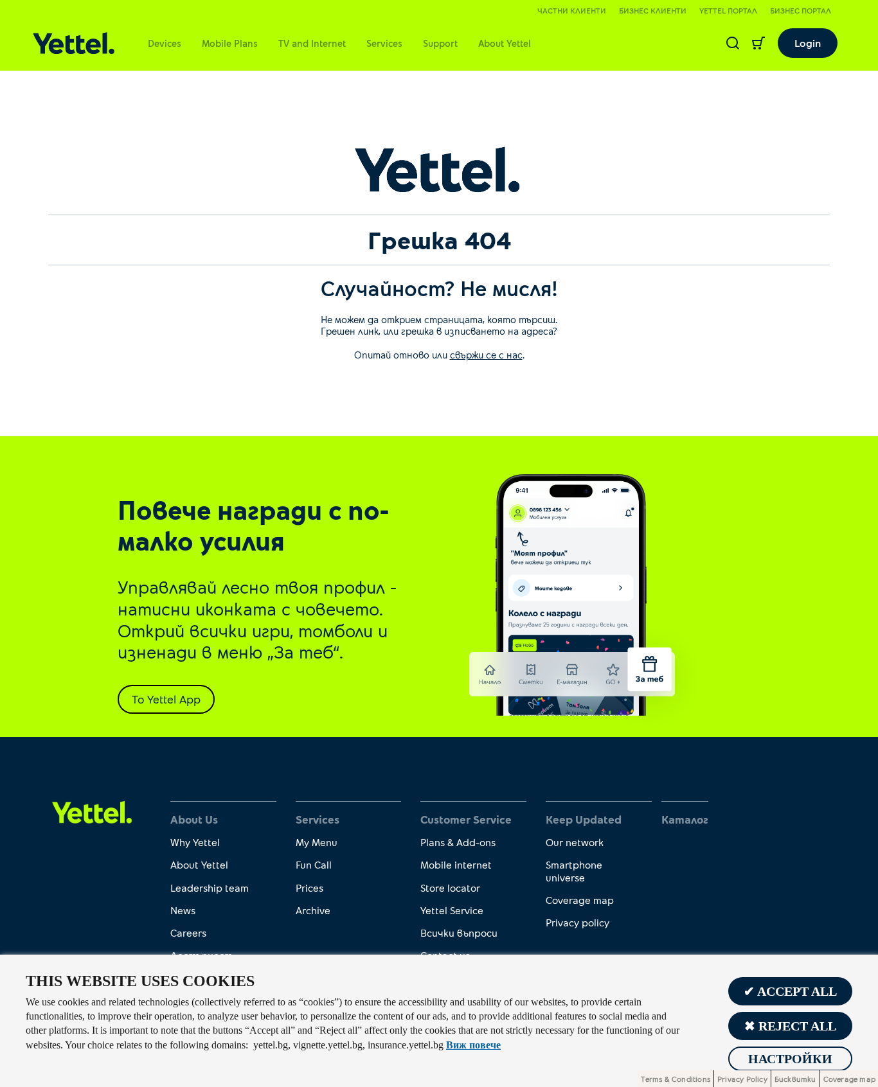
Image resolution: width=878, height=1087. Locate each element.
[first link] (92, 811)
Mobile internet (456, 864)
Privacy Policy (742, 1078)
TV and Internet (312, 43)
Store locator (450, 887)
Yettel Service (451, 910)
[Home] (73, 43)
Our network (575, 842)
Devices (164, 43)
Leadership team (209, 887)
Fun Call (314, 864)
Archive (313, 910)
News (182, 910)
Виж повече (473, 1044)
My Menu (316, 842)
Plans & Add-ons (458, 842)
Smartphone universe (574, 870)
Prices (309, 887)
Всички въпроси (458, 932)
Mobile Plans (230, 43)
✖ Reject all (790, 1026)
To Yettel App (166, 699)
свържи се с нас (486, 354)
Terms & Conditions (675, 1078)
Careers (188, 932)
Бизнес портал (800, 10)
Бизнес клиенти (652, 10)
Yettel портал (728, 10)
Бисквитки (795, 1078)
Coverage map (580, 900)
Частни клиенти (571, 10)
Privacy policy (577, 922)
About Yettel (504, 43)
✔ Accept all (790, 991)
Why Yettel (195, 842)
